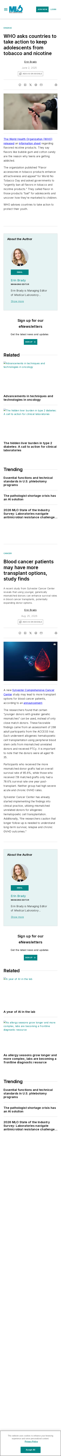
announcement (33, 703)
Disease (8, 28)
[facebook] (19, 84)
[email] (41, 84)
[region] (30, 1443)
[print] (55, 84)
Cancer (8, 553)
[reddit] (35, 84)
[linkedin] (25, 84)
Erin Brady (30, 61)
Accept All (30, 1450)
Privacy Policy (31, 1441)
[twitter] (30, 84)
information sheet (30, 143)
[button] (6, 9)
